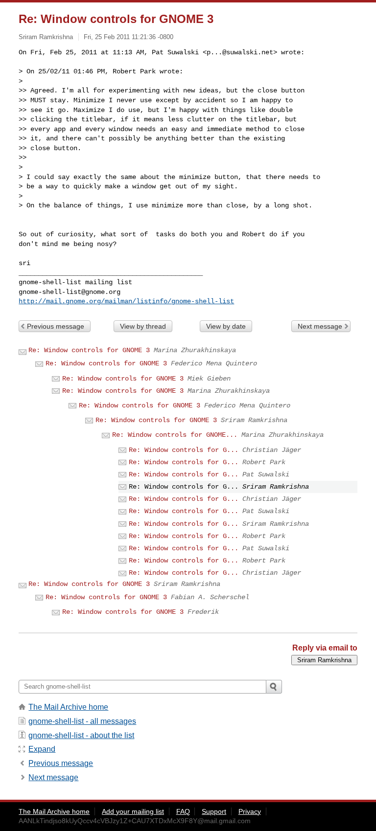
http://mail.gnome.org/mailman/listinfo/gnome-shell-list (126, 301)
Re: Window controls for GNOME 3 (89, 350)
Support (214, 811)
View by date (226, 326)
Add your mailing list (133, 811)
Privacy (249, 811)
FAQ (183, 811)
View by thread (143, 326)
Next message (320, 326)
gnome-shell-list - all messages (82, 721)
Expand (41, 749)
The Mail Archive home (68, 707)
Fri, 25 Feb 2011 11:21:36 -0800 (128, 37)
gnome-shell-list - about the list (81, 735)
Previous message (55, 326)
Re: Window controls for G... (183, 450)
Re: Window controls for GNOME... (174, 435)
